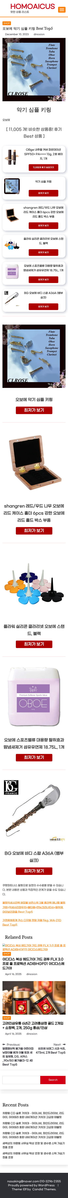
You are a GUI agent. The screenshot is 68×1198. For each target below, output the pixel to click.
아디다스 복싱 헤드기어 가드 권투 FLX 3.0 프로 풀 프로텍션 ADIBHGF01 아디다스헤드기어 (33, 963)
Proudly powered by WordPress (31, 1185)
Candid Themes (44, 1189)
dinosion (39, 34)
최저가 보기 (43, 193)
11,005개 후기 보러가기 (43, 167)
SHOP (6, 23)
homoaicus (32, 6)
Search (53, 1080)
